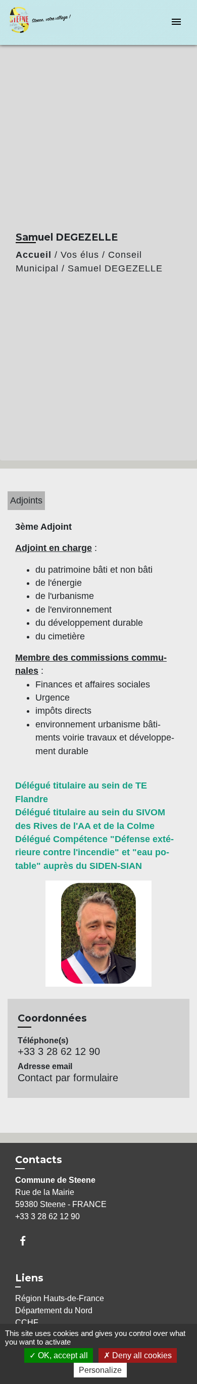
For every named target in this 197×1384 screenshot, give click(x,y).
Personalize (100, 1370)
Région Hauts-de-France (59, 1298)
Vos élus (80, 255)
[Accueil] (46, 22)
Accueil (34, 255)
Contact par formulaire (68, 1077)
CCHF (26, 1322)
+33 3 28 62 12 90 (59, 1051)
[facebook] (27, 1241)
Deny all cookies (141, 1355)
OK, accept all (62, 1355)
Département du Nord (53, 1310)
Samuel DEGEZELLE (115, 268)
